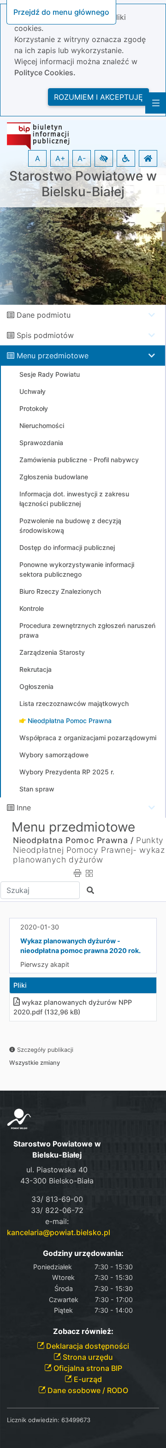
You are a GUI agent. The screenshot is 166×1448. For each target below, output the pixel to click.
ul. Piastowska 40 (57, 1169)
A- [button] (81, 158)
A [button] (37, 158)
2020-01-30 (39, 927)
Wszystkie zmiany (34, 1062)
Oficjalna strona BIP (87, 1368)
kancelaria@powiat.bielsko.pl (58, 1232)
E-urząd (87, 1379)
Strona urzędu (87, 1357)
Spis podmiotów (45, 335)
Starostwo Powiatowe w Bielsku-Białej (83, 184)
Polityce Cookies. (45, 72)
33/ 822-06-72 (57, 1210)
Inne (24, 807)
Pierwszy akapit (44, 964)
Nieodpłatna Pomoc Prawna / (73, 840)
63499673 (75, 1420)
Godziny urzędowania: (83, 1253)
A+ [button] (60, 158)
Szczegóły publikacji (44, 1049)
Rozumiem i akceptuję (98, 97)
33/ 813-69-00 (57, 1199)
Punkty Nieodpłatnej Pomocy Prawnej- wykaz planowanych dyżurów (89, 849)
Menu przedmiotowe (53, 355)
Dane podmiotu (44, 315)
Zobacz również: (83, 1331)
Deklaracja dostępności (86, 1346)
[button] (104, 158)
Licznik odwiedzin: (33, 1420)
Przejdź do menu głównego (61, 12)
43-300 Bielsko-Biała (57, 1180)
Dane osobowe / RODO (87, 1390)
